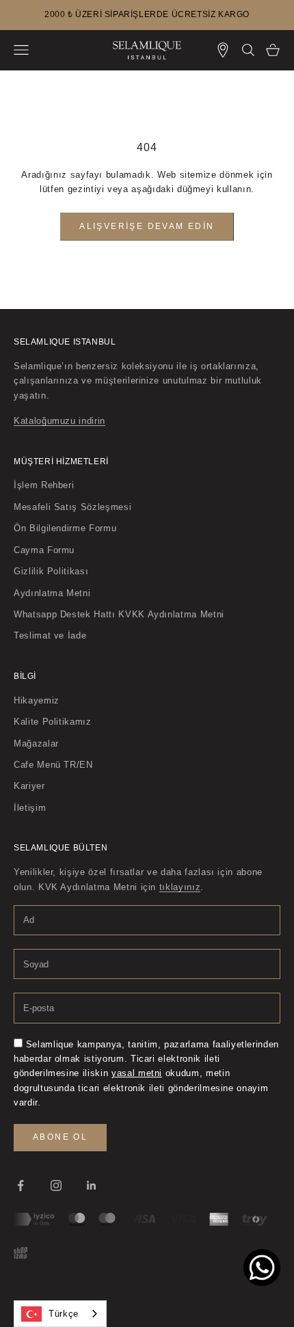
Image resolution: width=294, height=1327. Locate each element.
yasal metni (136, 1073)
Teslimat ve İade (50, 635)
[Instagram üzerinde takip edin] (56, 1185)
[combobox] (60, 1313)
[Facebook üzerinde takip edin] (20, 1185)
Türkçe (64, 1314)
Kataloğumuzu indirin (59, 421)
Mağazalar (36, 743)
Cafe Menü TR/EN (53, 765)
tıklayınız (180, 887)
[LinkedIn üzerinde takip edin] (91, 1185)
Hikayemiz (36, 700)
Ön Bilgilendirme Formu (65, 528)
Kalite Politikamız (53, 721)
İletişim (30, 808)
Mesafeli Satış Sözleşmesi (72, 507)
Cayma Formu (44, 550)
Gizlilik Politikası (51, 571)
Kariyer (29, 786)
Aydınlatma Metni (52, 593)
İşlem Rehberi (44, 485)
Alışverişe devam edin (146, 226)
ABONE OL (60, 1137)
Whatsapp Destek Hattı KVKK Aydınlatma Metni (119, 614)
